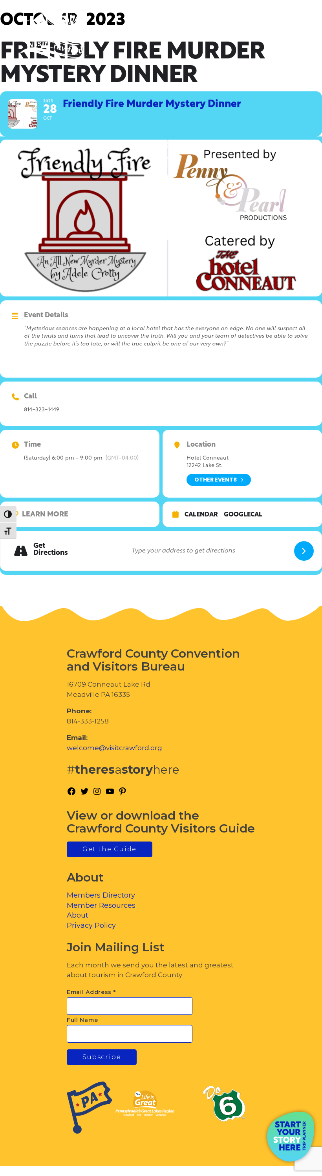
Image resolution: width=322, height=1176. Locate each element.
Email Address (91, 992)
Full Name (82, 1019)
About (77, 915)
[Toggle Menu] (294, 39)
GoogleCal (243, 515)
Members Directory (101, 895)
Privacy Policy (91, 925)
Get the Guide (109, 849)
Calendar (201, 515)
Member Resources (101, 905)
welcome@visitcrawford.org (114, 748)
